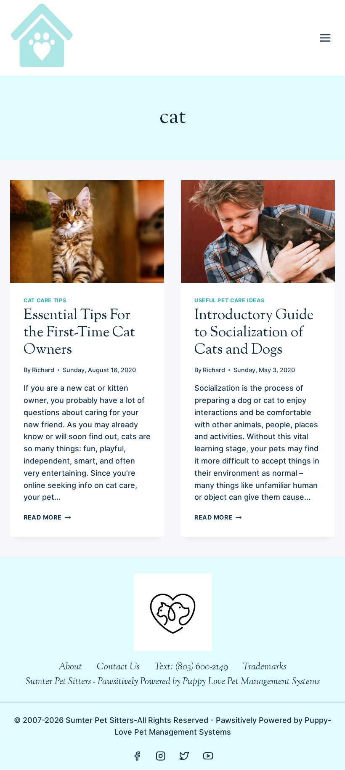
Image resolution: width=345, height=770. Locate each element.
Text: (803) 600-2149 (191, 667)
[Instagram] (161, 756)
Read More (47, 517)
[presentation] (87, 231)
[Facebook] (137, 756)
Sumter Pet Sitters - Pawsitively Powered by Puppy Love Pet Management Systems (173, 682)
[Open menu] (325, 37)
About (70, 667)
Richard (43, 369)
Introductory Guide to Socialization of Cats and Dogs (253, 332)
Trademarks (265, 667)
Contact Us (118, 667)
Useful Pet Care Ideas (229, 300)
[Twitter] (184, 756)
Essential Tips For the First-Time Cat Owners (79, 332)
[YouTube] (208, 756)
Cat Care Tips (45, 300)
